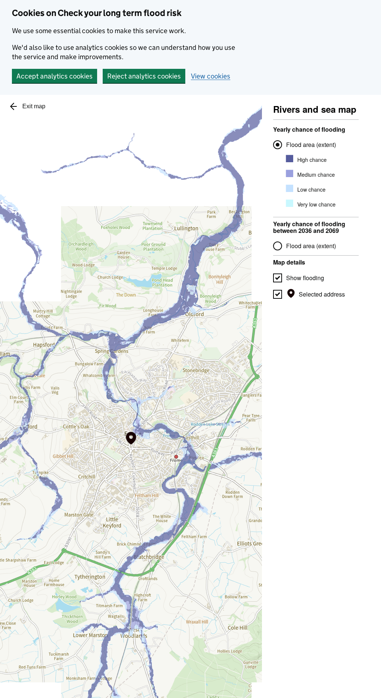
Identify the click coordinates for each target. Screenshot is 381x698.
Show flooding (305, 277)
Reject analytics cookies (144, 76)
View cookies (210, 76)
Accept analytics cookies (54, 76)
